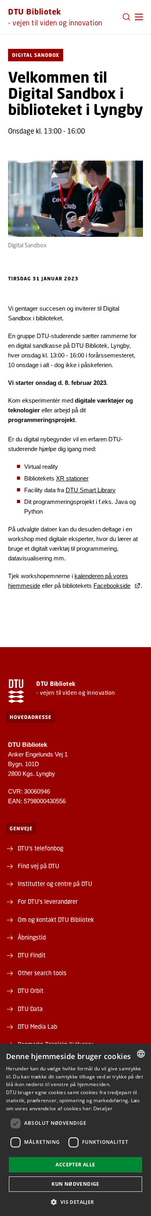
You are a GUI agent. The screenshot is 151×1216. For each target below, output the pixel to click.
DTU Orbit (30, 990)
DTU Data (30, 1008)
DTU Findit (32, 955)
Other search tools (42, 972)
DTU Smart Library (91, 490)
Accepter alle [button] (75, 1164)
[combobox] (141, 1054)
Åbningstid (32, 937)
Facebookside (111, 585)
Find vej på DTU (38, 865)
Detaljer (102, 1108)
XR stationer (72, 478)
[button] (139, 17)
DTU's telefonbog (40, 848)
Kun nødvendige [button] (75, 1183)
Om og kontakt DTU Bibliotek (56, 919)
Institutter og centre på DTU (55, 883)
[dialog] (75, 1130)
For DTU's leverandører (48, 901)
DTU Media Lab (37, 1026)
